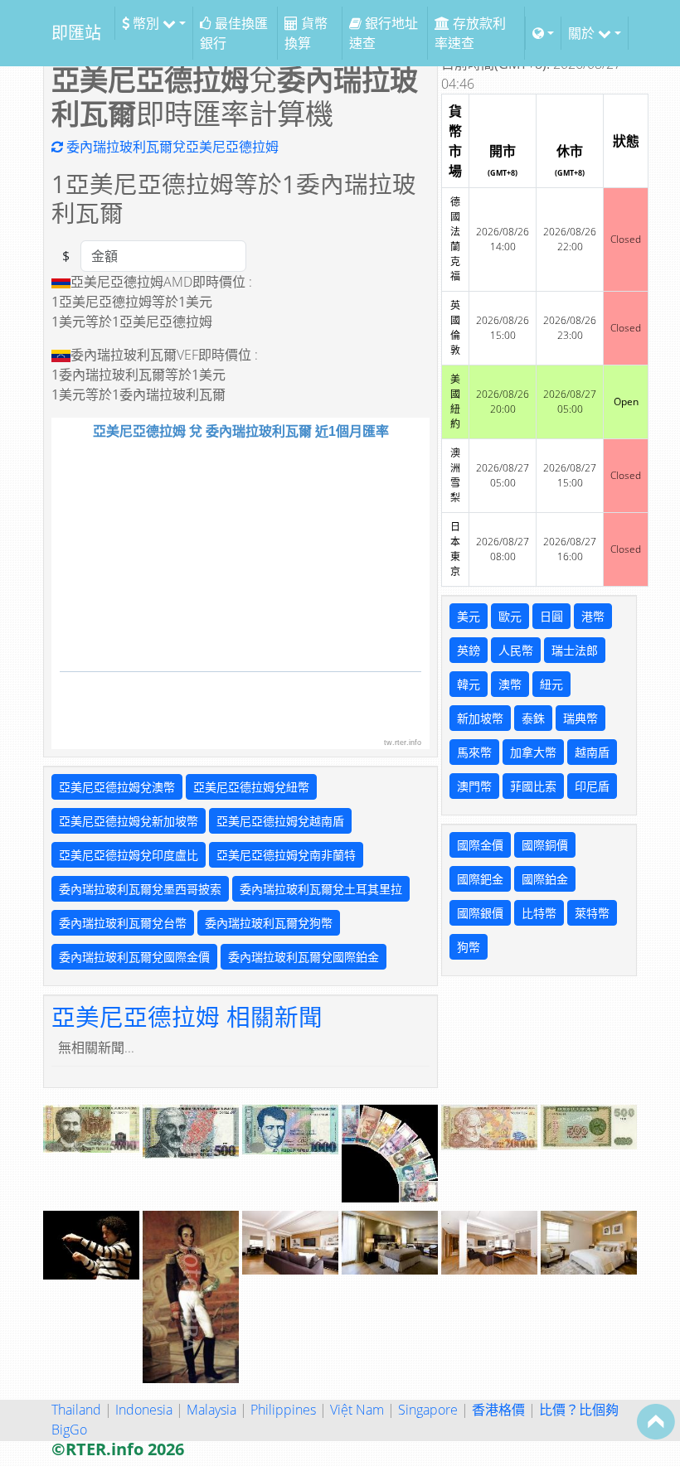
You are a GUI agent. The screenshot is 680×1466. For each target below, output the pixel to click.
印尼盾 (592, 786)
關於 (583, 33)
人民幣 (515, 650)
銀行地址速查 (383, 33)
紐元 (551, 684)
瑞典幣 (580, 718)
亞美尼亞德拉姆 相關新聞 (187, 1016)
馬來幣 (474, 752)
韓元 (468, 684)
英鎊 (468, 650)
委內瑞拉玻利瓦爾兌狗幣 (269, 923)
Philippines (283, 1410)
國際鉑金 (545, 879)
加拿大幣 (533, 752)
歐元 (510, 616)
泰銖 (533, 718)
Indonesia (143, 1410)
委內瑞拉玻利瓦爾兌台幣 (123, 923)
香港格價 (498, 1410)
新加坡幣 (480, 718)
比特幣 (539, 913)
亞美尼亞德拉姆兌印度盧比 (128, 855)
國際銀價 (480, 913)
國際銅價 (545, 845)
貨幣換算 (306, 33)
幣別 (146, 23)
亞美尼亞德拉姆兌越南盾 (280, 821)
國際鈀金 (480, 879)
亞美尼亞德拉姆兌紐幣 (251, 787)
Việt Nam (357, 1410)
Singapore (428, 1410)
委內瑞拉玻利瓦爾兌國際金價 (134, 957)
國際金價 (480, 845)
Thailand (76, 1410)
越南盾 (592, 752)
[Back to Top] (656, 1421)
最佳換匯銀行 (234, 33)
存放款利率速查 (470, 33)
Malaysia (211, 1410)
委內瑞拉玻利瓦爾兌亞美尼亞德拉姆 (171, 147)
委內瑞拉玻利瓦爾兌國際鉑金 (303, 957)
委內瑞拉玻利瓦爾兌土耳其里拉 (321, 889)
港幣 (593, 616)
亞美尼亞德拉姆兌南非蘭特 (286, 855)
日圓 (551, 616)
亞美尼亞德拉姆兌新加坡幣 (128, 821)
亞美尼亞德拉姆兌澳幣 (117, 787)
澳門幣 (474, 786)
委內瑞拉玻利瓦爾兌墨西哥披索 (140, 889)
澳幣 (510, 684)
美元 (468, 616)
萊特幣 (592, 913)
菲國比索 (533, 786)
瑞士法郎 (574, 650)
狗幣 (468, 947)
